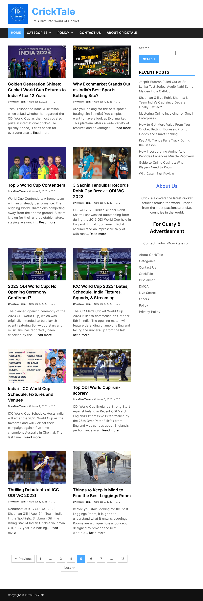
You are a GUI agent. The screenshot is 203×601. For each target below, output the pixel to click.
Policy (67, 34)
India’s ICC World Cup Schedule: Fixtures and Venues (30, 394)
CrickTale (53, 11)
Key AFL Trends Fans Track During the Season (164, 142)
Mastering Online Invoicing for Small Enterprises (166, 115)
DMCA (144, 286)
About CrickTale (122, 33)
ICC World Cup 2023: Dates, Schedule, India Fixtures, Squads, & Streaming (100, 292)
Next (69, 568)
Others (144, 299)
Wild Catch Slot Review (156, 174)
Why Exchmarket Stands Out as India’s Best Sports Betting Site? (101, 90)
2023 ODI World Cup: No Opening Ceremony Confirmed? (32, 292)
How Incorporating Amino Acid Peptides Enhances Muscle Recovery (166, 153)
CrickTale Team (17, 101)
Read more (41, 133)
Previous (23, 559)
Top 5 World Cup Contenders (36, 185)
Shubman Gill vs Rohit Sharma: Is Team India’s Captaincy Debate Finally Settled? (163, 102)
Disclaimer (147, 280)
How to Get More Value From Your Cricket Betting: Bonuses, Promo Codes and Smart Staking (165, 129)
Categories (41, 34)
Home (16, 33)
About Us (167, 186)
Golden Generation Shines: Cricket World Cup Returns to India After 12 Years (37, 90)
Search (144, 48)
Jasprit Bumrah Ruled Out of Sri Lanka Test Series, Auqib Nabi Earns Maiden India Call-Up (166, 86)
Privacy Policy (149, 312)
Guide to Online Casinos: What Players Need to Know (162, 164)
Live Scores (147, 293)
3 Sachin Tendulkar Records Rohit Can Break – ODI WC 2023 (101, 191)
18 (122, 559)
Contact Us (90, 33)
